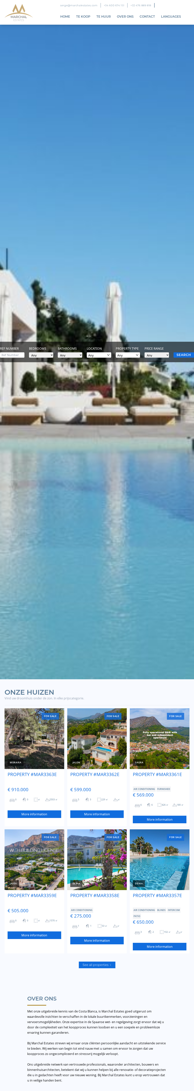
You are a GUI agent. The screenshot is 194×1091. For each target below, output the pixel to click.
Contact (147, 16)
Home (65, 16)
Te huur (103, 16)
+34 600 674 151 (114, 5)
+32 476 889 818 (141, 5)
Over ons (125, 16)
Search (184, 355)
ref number (9, 348)
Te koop (83, 16)
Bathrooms (67, 348)
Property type (127, 348)
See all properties (96, 965)
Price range (154, 348)
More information (34, 814)
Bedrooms (37, 348)
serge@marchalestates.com (79, 5)
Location (94, 348)
